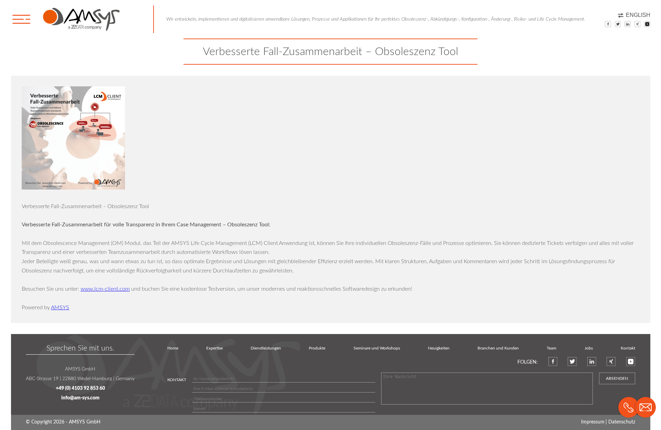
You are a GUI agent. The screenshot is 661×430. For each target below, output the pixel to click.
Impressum (593, 422)
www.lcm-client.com (105, 289)
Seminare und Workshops (377, 348)
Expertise (214, 348)
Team (551, 348)
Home (172, 348)
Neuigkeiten (439, 348)
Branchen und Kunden (498, 348)
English (638, 15)
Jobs (589, 348)
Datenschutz (621, 422)
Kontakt (628, 348)
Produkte (317, 348)
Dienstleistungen (266, 348)
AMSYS (60, 307)
